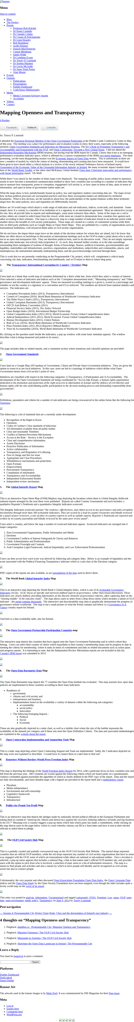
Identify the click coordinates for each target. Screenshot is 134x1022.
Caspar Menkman (22, 51)
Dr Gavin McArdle (23, 66)
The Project (12, 22)
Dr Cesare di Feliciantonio (26, 37)
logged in (18, 956)
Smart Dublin (7, 980)
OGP (122, 897)
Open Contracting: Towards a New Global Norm (79, 149)
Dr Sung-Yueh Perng (24, 69)
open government (15, 900)
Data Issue (114, 993)
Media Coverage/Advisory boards (30, 95)
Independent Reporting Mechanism (18, 152)
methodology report (113, 779)
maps (116, 897)
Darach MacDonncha (24, 48)
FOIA (93, 897)
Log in (10, 1005)
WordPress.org (14, 1014)
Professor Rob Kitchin (24, 28)
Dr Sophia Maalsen (23, 63)
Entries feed (13, 1008)
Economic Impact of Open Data (72, 158)
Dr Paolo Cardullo (22, 31)
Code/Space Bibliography (26, 89)
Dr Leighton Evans (23, 57)
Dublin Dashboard (22, 86)
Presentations (20, 84)
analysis (30, 897)
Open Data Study (25, 883)
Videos (10, 101)
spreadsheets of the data (64, 573)
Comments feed (15, 1011)
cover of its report (35, 886)
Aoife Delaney (20, 45)
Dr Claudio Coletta (23, 34)
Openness (5, 403)
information (41, 897)
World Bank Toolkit (21, 170)
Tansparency (45, 900)
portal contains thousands (28, 601)
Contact (11, 104)
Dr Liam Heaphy (22, 40)
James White (19, 54)
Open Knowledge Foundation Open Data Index (78, 880)
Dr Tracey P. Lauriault (24, 60)
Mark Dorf (51, 993)
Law (110, 897)
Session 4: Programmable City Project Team (24, 913)
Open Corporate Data (119, 880)
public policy (31, 900)
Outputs (11, 78)
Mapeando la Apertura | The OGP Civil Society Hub (44, 938)
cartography (82, 897)
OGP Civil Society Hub (25, 840)
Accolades (18, 98)
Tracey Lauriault (82, 900)
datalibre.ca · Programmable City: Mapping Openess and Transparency (54, 927)
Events (10, 75)
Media (10, 92)
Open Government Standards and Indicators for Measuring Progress (45, 146)
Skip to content (8, 14)
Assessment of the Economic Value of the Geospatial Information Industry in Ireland (43, 167)
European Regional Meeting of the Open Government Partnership (48, 141)
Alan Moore (19, 72)
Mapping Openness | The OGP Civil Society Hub (43, 932)
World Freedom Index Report (57, 771)
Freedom (101, 897)
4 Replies (5, 120)
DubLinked (6, 977)
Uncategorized (56, 897)
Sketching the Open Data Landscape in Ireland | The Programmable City (54, 943)
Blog (9, 19)
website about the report (33, 734)
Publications (19, 81)
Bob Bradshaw (21, 43)
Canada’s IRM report (11, 653)
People (10, 25)
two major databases (110, 155)
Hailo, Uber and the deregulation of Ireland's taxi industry (80, 913)
